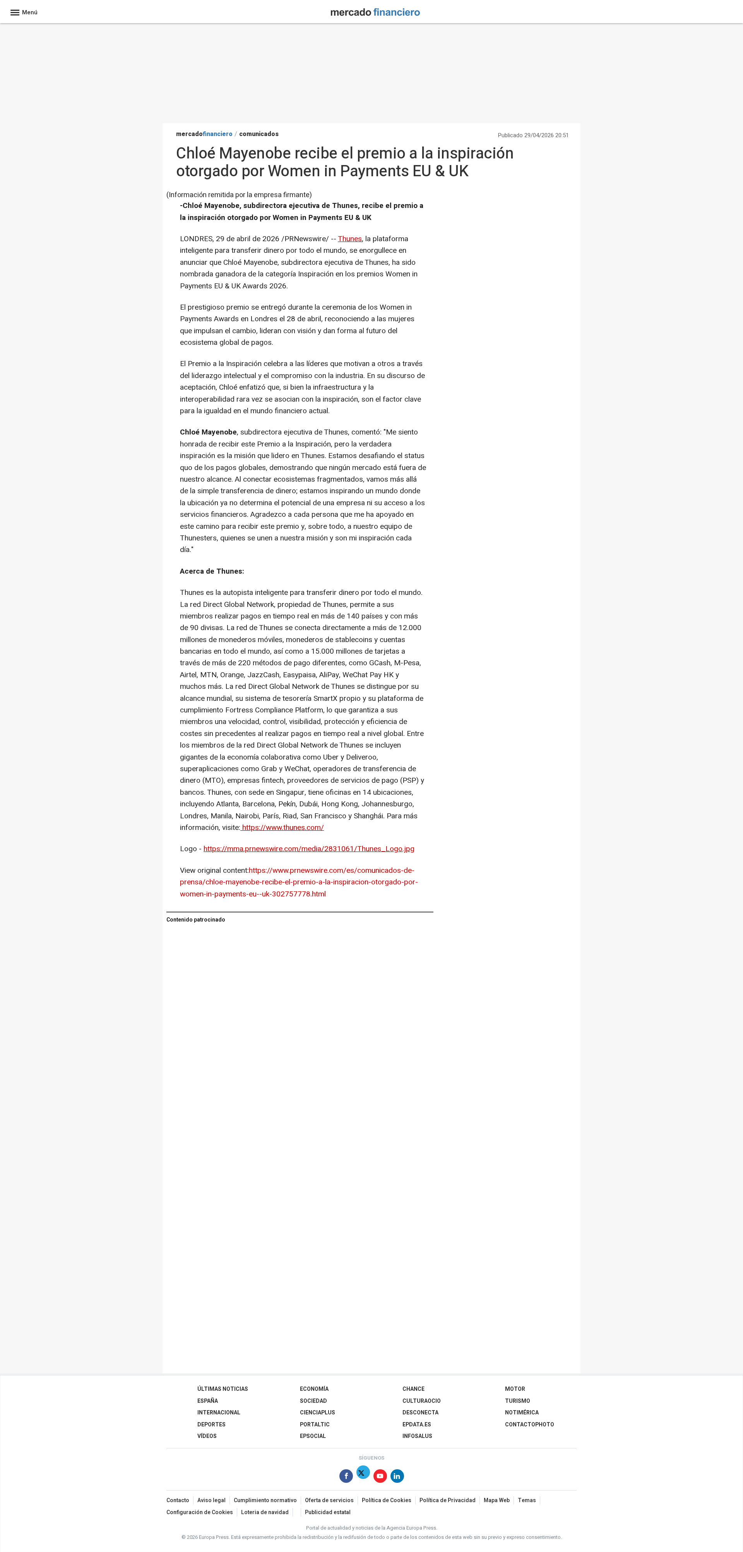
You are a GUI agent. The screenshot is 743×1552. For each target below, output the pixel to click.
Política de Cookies (386, 1500)
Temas (527, 1500)
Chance (413, 1389)
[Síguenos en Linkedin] (397, 1477)
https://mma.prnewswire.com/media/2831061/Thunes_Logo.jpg (309, 848)
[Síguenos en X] (363, 1477)
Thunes (350, 238)
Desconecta (420, 1413)
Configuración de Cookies (199, 1512)
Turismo (517, 1401)
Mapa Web (497, 1500)
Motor (515, 1389)
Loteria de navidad (265, 1512)
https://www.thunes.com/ (283, 827)
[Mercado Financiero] (375, 10)
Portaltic (315, 1425)
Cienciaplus (317, 1413)
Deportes (211, 1425)
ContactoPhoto (529, 1425)
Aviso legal (211, 1500)
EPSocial (313, 1436)
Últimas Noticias (222, 1389)
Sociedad (313, 1401)
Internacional (218, 1413)
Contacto (177, 1500)
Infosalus (417, 1436)
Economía (314, 1389)
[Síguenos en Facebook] (346, 1477)
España (207, 1401)
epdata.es (416, 1425)
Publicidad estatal (328, 1512)
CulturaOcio (421, 1401)
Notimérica (522, 1413)
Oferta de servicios (329, 1500)
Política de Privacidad (447, 1500)
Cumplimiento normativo (265, 1500)
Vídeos (207, 1436)
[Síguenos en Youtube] (380, 1477)
